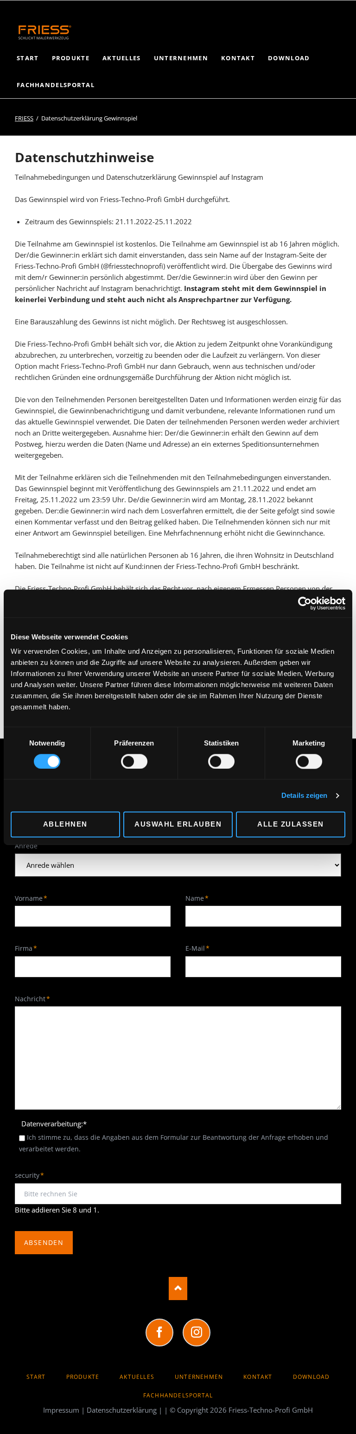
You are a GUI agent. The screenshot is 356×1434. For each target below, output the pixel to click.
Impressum (61, 1410)
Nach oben (178, 1288)
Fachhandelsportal (178, 1395)
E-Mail (200, 948)
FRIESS (24, 118)
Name (200, 898)
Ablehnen (65, 824)
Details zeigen (304, 795)
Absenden (44, 1242)
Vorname (31, 898)
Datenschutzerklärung (122, 1410)
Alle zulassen (290, 824)
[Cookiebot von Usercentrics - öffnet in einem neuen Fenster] (304, 603)
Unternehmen (199, 1377)
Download (311, 1377)
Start (36, 1377)
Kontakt (257, 1377)
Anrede (26, 845)
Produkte (83, 1377)
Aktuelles (137, 1377)
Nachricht (32, 998)
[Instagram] (196, 1332)
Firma (30, 948)
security (30, 1175)
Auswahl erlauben (178, 824)
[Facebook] (159, 1332)
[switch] (124, 761)
